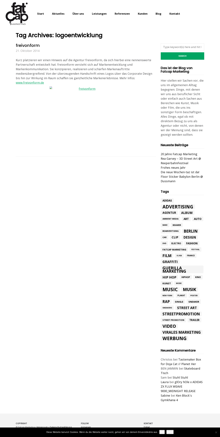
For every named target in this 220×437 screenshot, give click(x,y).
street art (187, 307)
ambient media (170, 218)
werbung (175, 338)
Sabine (165, 395)
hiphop (186, 277)
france (191, 255)
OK (162, 432)
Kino (198, 277)
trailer (194, 320)
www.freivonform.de (30, 83)
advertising (178, 206)
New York (167, 295)
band (165, 225)
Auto (197, 219)
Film (167, 255)
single (179, 301)
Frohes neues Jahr (173, 167)
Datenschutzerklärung (61, 427)
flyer (179, 255)
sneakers (167, 307)
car (165, 237)
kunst (167, 283)
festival (195, 249)
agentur (169, 213)
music (170, 289)
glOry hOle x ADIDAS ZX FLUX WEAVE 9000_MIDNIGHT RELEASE (182, 386)
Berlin (191, 231)
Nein (170, 432)
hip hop (169, 277)
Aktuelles (58, 13)
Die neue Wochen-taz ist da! (180, 172)
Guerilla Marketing (174, 269)
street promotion (173, 320)
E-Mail (147, 427)
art (186, 219)
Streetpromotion (181, 314)
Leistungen (99, 13)
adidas (167, 200)
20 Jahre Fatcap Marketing (179, 154)
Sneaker (193, 301)
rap (166, 301)
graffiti (170, 261)
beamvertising (171, 231)
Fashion (192, 243)
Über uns (78, 13)
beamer (177, 225)
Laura (165, 382)
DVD (164, 243)
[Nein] (216, 432)
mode (179, 283)
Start (40, 13)
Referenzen (122, 13)
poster (194, 295)
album (187, 213)
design (189, 237)
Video (169, 326)
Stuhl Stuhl (180, 377)
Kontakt (174, 13)
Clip (175, 237)
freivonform (28, 45)
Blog (158, 13)
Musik (189, 289)
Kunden (143, 13)
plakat (181, 295)
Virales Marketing (182, 332)
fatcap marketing (174, 249)
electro (176, 243)
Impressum (42, 427)
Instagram (86, 427)
